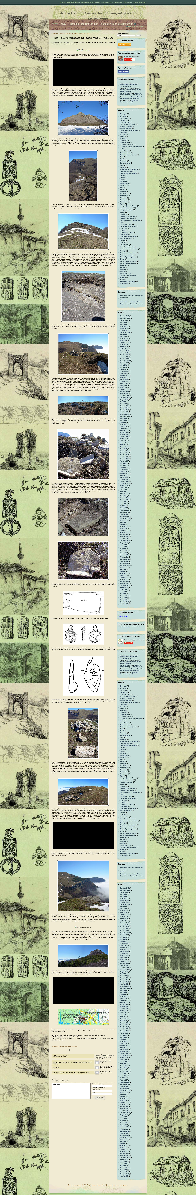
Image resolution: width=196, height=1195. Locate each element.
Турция (122, 259)
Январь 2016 (124, 475)
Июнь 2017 (123, 442)
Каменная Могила (126, 171)
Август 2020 (124, 383)
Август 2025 (124, 320)
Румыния (123, 242)
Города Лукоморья (126, 144)
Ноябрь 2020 (124, 381)
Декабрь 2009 (124, 602)
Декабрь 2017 (124, 432)
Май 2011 (123, 571)
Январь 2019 (124, 408)
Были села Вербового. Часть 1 (129, 101)
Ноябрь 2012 (124, 536)
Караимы (123, 177)
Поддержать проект (125, 44)
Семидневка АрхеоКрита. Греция (91, 2)
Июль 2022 (123, 348)
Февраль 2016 (124, 473)
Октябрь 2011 (124, 563)
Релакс (122, 240)
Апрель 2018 (124, 424)
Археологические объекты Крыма (113, 2)
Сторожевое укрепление (128, 253)
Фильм (122, 267)
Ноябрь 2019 (124, 393)
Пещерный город (125, 224)
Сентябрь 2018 (125, 416)
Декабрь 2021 (124, 355)
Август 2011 (124, 567)
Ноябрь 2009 (124, 604)
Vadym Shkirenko (123, 71)
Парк (121, 222)
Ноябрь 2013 (124, 514)
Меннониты (124, 200)
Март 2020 (123, 387)
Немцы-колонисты (126, 210)
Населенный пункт (126, 208)
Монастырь (85, 33)
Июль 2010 (123, 590)
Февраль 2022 (124, 351)
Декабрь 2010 (124, 581)
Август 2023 (124, 346)
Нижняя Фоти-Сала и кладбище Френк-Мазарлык (130, 90)
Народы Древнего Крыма (128, 206)
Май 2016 (123, 467)
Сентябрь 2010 (125, 585)
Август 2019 (124, 400)
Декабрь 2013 (124, 512)
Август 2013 (124, 520)
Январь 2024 (124, 344)
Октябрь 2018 (124, 414)
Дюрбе (122, 159)
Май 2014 (123, 506)
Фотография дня (125, 273)
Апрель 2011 (124, 573)
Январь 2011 (124, 579)
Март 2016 (123, 471)
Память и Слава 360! (127, 218)
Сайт (93, 1092)
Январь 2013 (124, 532)
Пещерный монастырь (127, 226)
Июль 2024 (123, 334)
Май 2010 (123, 594)
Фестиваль (123, 265)
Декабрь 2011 (124, 559)
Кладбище (123, 181)
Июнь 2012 (123, 547)
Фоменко (123, 269)
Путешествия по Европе (128, 236)
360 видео (123, 114)
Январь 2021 (124, 377)
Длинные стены (125, 153)
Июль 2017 (123, 440)
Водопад (123, 138)
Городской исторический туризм (131, 146)
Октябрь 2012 (124, 538)
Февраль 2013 (124, 530)
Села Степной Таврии (127, 247)
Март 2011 (123, 575)
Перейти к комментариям (136, 26)
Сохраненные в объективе (129, 249)
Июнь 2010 (123, 592)
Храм (122, 279)
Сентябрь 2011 (125, 565)
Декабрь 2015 (124, 477)
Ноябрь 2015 (124, 479)
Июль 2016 (123, 463)
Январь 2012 (124, 557)
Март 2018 (123, 426)
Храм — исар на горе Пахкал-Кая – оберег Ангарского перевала (96, 23)
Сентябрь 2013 (125, 518)
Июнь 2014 (123, 504)
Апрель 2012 (124, 551)
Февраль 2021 (124, 375)
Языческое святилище (127, 281)
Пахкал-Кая (74, 1046)
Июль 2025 (123, 322)
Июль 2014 (123, 502)
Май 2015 (123, 491)
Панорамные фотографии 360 (130, 220)
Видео (122, 136)
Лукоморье (124, 193)
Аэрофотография (126, 128)
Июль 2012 (123, 545)
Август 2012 (124, 543)
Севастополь (124, 245)
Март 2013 (123, 528)
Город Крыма (124, 142)
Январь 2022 (124, 353)
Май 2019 (123, 402)
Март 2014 (123, 508)
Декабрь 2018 (124, 410)
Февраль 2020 (124, 389)
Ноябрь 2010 (124, 583)
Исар (68, 33)
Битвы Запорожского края (129, 130)
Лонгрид (123, 191)
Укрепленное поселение (128, 261)
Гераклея (123, 140)
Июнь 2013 (123, 522)
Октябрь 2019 (124, 395)
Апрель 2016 (124, 469)
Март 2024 (123, 340)
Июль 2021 (123, 365)
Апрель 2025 (124, 326)
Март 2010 (123, 598)
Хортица (123, 277)
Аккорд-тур (124, 120)
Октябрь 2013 (124, 516)
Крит (121, 187)
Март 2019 (123, 404)
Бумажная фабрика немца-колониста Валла (129, 85)
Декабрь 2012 (124, 534)
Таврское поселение (127, 255)
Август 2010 (124, 587)
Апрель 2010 (124, 596)
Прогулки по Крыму (126, 232)
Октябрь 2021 (124, 359)
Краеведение (124, 183)
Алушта (57, 1046)
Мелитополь (124, 195)
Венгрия (123, 134)
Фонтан (122, 271)
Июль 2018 (123, 418)
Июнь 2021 (123, 367)
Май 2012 (123, 549)
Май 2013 (123, 524)
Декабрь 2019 (124, 391)
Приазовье (123, 228)
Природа (123, 230)
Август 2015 (124, 485)
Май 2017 (123, 444)
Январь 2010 (124, 600)
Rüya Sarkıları (124, 118)
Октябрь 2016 (124, 459)
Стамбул (123, 251)
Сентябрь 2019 (125, 398)
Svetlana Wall (124, 93)
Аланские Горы (125, 122)
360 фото (123, 116)
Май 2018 (123, 422)
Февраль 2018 (124, 428)
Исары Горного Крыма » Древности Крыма (104, 1056)
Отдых (122, 212)
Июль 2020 (123, 385)
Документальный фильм (128, 155)
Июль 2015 (123, 487)
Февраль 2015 (124, 498)
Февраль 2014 (124, 510)
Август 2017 (124, 438)
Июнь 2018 (123, 420)
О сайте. (77, 2)
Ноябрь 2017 (124, 434)
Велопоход (123, 132)
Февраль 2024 (124, 342)
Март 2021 (123, 373)
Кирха (122, 179)
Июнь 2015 (123, 489)
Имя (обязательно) (97, 1084)
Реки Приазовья (125, 238)
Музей (122, 204)
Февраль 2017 (124, 451)
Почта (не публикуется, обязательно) (99, 1088)
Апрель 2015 (124, 494)
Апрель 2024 (124, 338)
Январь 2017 (124, 453)
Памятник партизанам (127, 216)
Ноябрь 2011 (124, 561)
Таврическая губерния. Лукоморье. (135, 2)
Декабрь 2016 (124, 455)
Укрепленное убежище (127, 263)
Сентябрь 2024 (125, 332)
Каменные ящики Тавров (128, 173)
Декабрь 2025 (124, 316)
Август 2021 (124, 363)
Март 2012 (123, 553)
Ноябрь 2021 (124, 357)
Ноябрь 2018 (124, 412)
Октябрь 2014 (124, 500)
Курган (122, 189)
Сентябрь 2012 (125, 540)
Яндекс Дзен (124, 283)
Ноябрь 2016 (124, 457)
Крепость (78, 33)
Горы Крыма (62, 33)
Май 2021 (123, 369)
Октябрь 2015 (124, 481)
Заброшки (123, 161)
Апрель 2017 (124, 447)
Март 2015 (123, 496)
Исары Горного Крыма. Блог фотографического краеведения (98, 15)
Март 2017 (123, 449)
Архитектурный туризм (127, 124)
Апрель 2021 (124, 371)
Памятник (123, 214)
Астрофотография (126, 126)
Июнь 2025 (123, 324)
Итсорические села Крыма (129, 169)
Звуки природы (125, 163)
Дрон (122, 157)
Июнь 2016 (123, 465)
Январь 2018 (124, 430)
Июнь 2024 (123, 336)
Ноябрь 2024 (124, 330)
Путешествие (124, 234)
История (72, 33)
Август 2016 (124, 461)
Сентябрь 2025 (125, 318)
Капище (122, 175)
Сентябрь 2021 (125, 361)
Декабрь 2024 (124, 328)
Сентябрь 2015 (125, 483)
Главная (62, 2)
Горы (122, 149)
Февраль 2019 (124, 406)
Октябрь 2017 (124, 436)
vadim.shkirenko (125, 628)
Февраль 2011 (124, 577)
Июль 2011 (123, 569)
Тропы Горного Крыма (127, 257)
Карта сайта (70, 2)
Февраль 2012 (124, 555)
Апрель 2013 (124, 526)
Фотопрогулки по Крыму (128, 275)
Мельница (123, 198)
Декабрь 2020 (124, 379)
